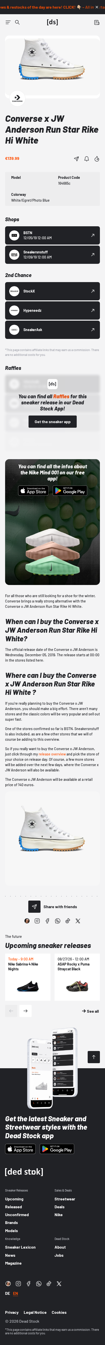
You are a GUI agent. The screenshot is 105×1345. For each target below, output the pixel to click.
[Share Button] (76, 159)
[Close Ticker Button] (97, 7)
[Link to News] (17, 22)
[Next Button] (25, 1011)
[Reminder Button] (87, 159)
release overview (52, 754)
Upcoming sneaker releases (48, 945)
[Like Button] (97, 159)
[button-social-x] (78, 921)
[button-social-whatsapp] (58, 921)
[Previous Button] (11, 1011)
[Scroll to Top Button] (94, 1057)
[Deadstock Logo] (52, 22)
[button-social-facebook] (47, 921)
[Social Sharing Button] (34, 907)
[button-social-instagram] (37, 921)
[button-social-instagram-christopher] (27, 921)
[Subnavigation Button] (8, 22)
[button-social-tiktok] (68, 921)
